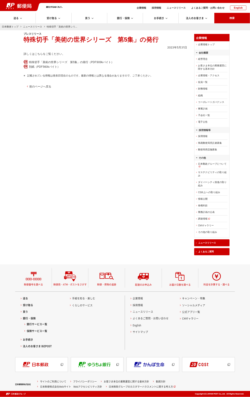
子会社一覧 (204, 115)
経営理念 (203, 58)
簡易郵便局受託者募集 (210, 142)
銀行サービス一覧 (37, 324)
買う (25, 311)
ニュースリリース (176, 7)
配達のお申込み (143, 284)
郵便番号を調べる (33, 284)
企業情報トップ (206, 44)
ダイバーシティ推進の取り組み (212, 184)
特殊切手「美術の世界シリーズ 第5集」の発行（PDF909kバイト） (71, 62)
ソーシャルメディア (193, 305)
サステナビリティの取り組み (212, 174)
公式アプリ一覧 (191, 312)
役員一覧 (203, 82)
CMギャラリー (206, 225)
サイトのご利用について (53, 381)
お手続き (28, 339)
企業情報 (141, 7)
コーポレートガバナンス (211, 101)
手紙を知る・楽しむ (83, 298)
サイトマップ (140, 332)
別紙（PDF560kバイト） (44, 66)
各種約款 (203, 205)
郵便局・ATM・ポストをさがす (70, 284)
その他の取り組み (207, 231)
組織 (200, 95)
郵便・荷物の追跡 (106, 284)
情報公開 (203, 198)
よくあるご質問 (206, 251)
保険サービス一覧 (37, 331)
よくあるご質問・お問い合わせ (208, 7)
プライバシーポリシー (85, 381)
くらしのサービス (82, 305)
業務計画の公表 (206, 212)
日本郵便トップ (10, 26)
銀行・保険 (29, 318)
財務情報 (203, 88)
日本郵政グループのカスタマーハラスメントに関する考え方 (141, 386)
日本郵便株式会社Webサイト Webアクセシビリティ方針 (71, 386)
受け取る (28, 305)
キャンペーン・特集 (193, 298)
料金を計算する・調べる (217, 284)
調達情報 (203, 218)
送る (25, 298)
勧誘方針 (160, 381)
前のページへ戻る (40, 86)
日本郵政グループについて (212, 163)
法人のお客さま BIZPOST (37, 346)
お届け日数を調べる (180, 284)
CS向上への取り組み (209, 192)
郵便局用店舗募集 (207, 149)
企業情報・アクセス (208, 75)
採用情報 (156, 7)
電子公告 (203, 121)
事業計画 (203, 108)
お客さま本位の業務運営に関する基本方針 (212, 67)
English (238, 7)
